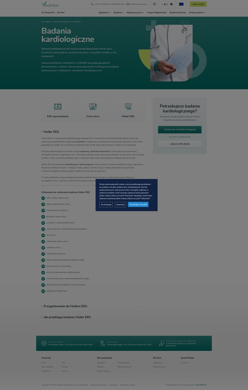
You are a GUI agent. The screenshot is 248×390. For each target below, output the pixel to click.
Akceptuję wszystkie (138, 204)
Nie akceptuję (106, 204)
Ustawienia (120, 204)
